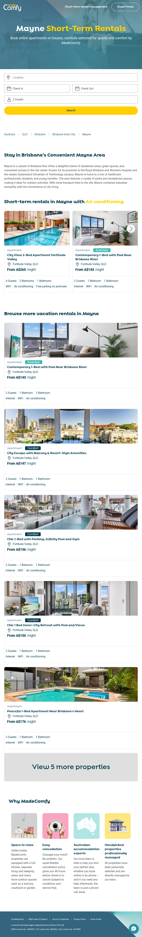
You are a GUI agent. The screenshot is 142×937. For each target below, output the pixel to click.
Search (71, 110)
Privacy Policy (80, 919)
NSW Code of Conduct (37, 919)
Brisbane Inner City (63, 134)
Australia (9, 134)
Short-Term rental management (86, 7)
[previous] (11, 229)
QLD (25, 134)
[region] (71, 256)
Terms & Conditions (60, 919)
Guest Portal (125, 7)
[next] (131, 229)
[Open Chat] (134, 929)
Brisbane (40, 134)
